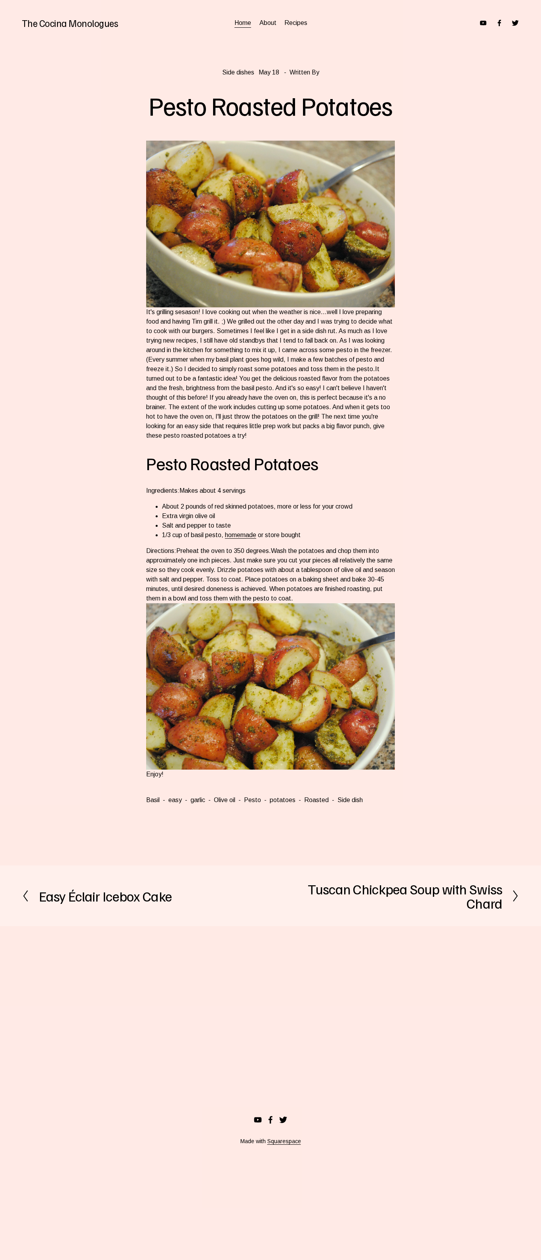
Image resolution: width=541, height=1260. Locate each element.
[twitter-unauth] (515, 23)
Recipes (295, 22)
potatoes (282, 800)
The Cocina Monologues (70, 23)
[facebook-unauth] (499, 23)
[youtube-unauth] (483, 23)
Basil (153, 800)
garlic (197, 800)
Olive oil (224, 800)
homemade (240, 535)
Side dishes (238, 72)
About (267, 22)
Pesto (252, 800)
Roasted (316, 800)
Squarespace (284, 1141)
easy (175, 800)
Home (242, 22)
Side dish (350, 800)
